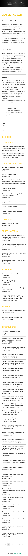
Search (4, 123)
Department (5, 129)
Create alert (9, 115)
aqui (20, 71)
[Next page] (22, 544)
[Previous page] (5, 544)
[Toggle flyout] (25, 130)
